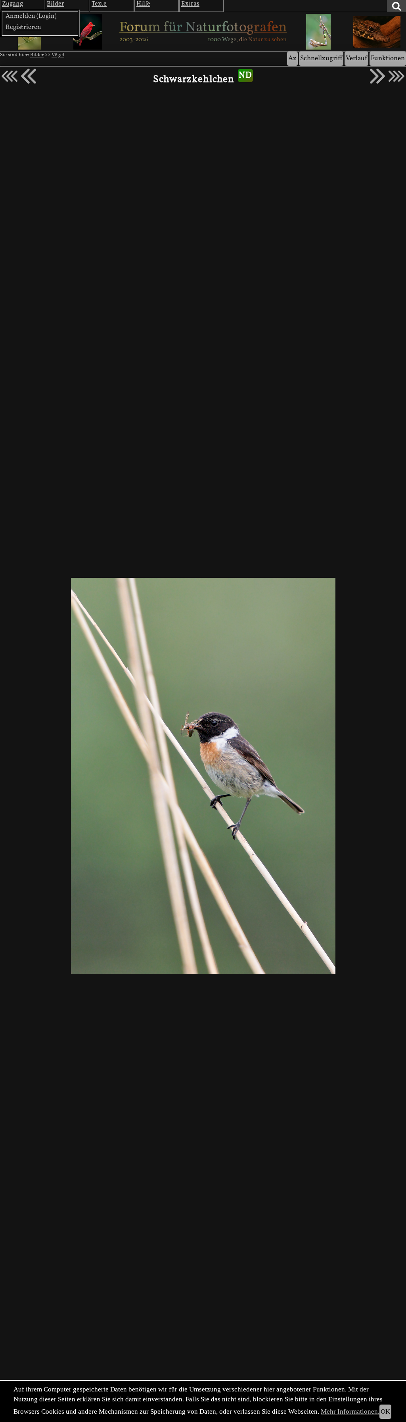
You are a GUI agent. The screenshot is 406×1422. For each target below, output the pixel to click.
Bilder (37, 55)
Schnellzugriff (321, 58)
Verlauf (356, 58)
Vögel (58, 55)
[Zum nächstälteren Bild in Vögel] (377, 76)
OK (385, 1411)
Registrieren (23, 27)
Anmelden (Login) (31, 16)
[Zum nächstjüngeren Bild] (9, 76)
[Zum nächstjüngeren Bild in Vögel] (28, 76)
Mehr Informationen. (350, 1411)
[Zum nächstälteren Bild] (396, 76)
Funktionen (388, 58)
